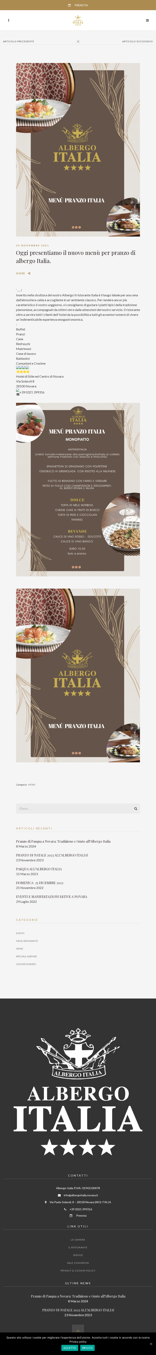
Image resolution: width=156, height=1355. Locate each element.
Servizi (78, 1255)
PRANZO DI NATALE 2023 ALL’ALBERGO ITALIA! (52, 855)
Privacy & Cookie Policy (78, 1270)
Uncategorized (26, 964)
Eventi (20, 933)
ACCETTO (69, 1348)
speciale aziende (26, 956)
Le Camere (78, 1239)
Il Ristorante (78, 1247)
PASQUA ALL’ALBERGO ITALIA (39, 869)
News (31, 784)
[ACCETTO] (151, 1344)
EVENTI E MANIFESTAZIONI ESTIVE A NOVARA (51, 896)
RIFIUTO (87, 1348)
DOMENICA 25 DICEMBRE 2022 (39, 883)
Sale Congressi (78, 1262)
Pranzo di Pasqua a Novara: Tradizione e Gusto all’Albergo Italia (63, 841)
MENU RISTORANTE (27, 940)
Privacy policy (78, 1341)
